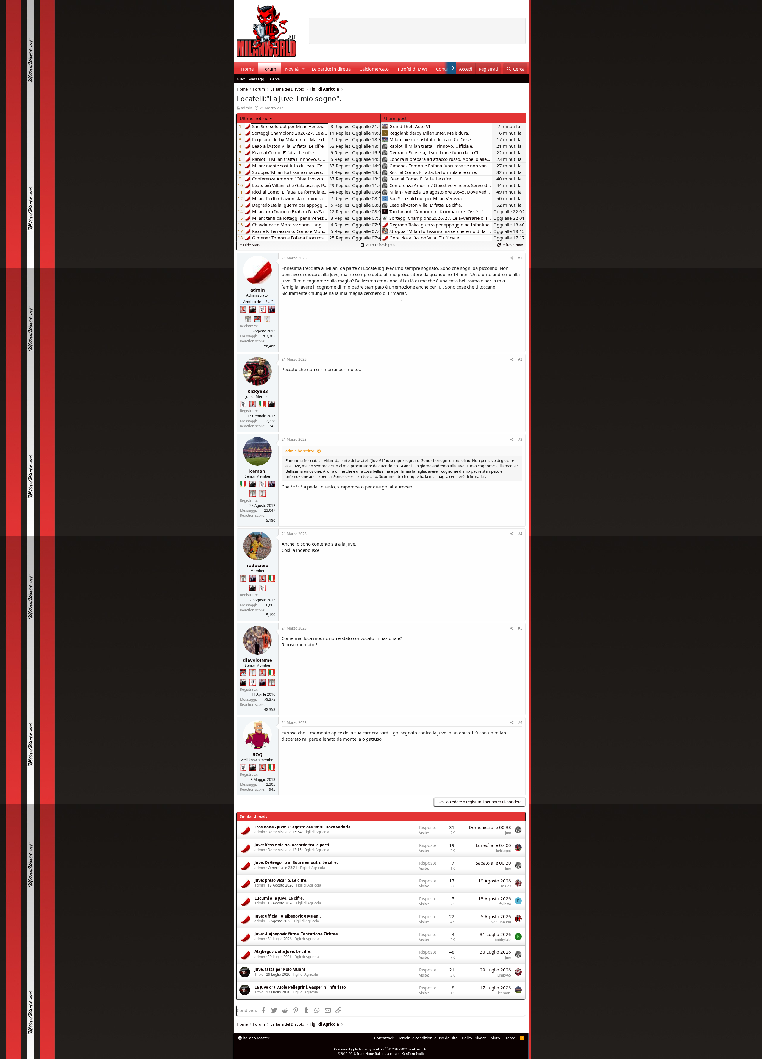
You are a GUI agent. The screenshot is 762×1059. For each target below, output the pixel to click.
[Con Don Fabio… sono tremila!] (271, 309)
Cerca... (276, 79)
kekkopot (503, 850)
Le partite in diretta (331, 69)
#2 (520, 359)
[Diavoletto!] (243, 309)
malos (506, 886)
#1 (520, 258)
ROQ (257, 754)
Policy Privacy (474, 1038)
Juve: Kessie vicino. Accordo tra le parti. (292, 845)
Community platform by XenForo (381, 1049)
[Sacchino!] (257, 319)
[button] (303, 68)
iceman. (257, 471)
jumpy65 (504, 975)
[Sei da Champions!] (262, 309)
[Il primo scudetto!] (262, 404)
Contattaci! (384, 1038)
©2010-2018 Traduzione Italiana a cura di (381, 1053)
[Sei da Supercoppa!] (248, 319)
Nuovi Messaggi (251, 79)
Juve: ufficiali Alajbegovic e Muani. (287, 916)
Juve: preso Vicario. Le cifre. (280, 880)
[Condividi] (512, 258)
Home (247, 69)
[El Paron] (252, 309)
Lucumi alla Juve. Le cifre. (279, 898)
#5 (520, 628)
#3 (520, 439)
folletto (505, 904)
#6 (520, 722)
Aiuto (495, 1038)
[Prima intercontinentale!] (267, 319)
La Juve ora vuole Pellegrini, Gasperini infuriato (300, 987)
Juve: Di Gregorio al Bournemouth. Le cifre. (296, 862)
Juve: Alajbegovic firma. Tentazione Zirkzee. (296, 934)
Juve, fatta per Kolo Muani (279, 969)
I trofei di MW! (412, 69)
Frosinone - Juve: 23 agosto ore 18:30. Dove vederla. (303, 827)
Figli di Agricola (316, 831)
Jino (508, 832)
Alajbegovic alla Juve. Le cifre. (283, 951)
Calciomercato (374, 69)
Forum (269, 69)
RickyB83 (257, 391)
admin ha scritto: (300, 451)
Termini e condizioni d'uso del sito (428, 1038)
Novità (292, 69)
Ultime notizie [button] (254, 118)
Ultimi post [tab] (395, 118)
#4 (520, 533)
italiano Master (255, 1038)
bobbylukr (503, 939)
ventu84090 (501, 921)
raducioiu (257, 565)
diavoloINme (257, 660)
